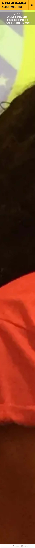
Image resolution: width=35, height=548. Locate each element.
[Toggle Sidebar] (31, 5)
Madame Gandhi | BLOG (12, 6)
